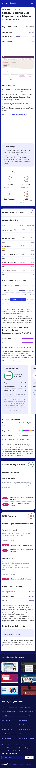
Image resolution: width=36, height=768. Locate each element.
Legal (27, 745)
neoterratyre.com (7, 738)
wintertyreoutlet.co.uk (9, 707)
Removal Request (24, 748)
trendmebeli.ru (23, 720)
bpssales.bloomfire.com (27, 716)
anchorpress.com (7, 729)
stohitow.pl (5, 725)
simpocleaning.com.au (26, 738)
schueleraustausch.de (8, 734)
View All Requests (18, 299)
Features (11, 745)
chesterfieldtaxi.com (8, 711)
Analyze (29, 757)
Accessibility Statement (9, 748)
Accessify (9, 3)
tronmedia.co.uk (24, 729)
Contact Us (19, 745)
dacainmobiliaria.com (26, 711)
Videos (3, 745)
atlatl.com (22, 734)
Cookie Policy (17, 751)
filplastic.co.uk (23, 725)
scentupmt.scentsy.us (11, 10)
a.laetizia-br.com (7, 716)
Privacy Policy (6, 751)
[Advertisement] (18, 50)
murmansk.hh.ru (6, 720)
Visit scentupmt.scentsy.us (13, 115)
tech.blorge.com (24, 707)
